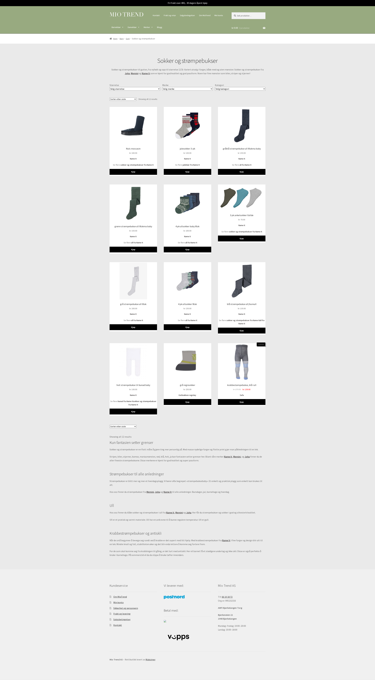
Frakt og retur (170, 15)
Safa (242, 395)
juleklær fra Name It (191, 165)
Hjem (115, 38)
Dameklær (132, 27)
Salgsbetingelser (187, 15)
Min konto (218, 15)
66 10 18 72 (227, 596)
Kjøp (133, 171)
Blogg (159, 27)
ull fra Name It (245, 165)
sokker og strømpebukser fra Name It (137, 165)
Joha (127, 73)
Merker (147, 27)
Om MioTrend (204, 15)
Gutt (128, 38)
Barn (122, 38)
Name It (146, 73)
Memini (134, 73)
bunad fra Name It (125, 401)
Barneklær (116, 27)
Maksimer (150, 659)
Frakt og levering (122, 613)
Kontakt (156, 15)
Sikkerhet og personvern (125, 608)
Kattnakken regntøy (187, 395)
